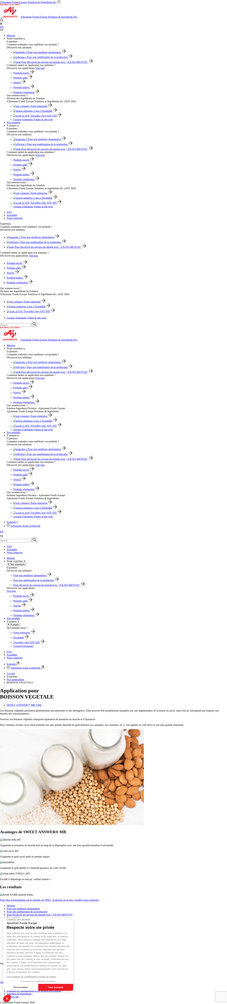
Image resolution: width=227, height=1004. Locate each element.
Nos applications (15, 679)
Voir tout (40, 68)
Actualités (12, 215)
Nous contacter (15, 218)
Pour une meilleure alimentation (23, 908)
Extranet (11, 522)
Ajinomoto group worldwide (25, 526)
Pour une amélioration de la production (27, 911)
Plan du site (13, 996)
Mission (11, 35)
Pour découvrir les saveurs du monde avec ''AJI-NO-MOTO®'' (40, 914)
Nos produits (13, 122)
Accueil (11, 673)
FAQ (9, 212)
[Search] (34, 324)
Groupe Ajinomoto (33, 119)
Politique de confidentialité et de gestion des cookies (34, 990)
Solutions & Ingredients (19, 993)
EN (2, 26)
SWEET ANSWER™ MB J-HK (24, 705)
